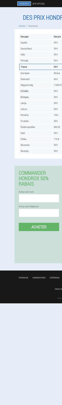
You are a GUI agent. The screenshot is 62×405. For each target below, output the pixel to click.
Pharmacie (23, 277)
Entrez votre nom (26, 192)
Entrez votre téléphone (29, 206)
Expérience (55, 277)
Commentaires (39, 277)
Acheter (39, 227)
